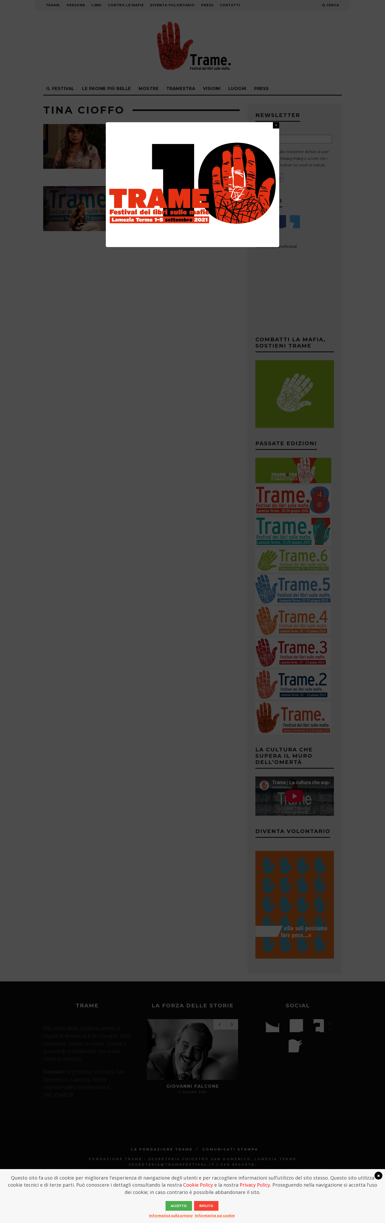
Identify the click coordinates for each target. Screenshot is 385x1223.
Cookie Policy (198, 1185)
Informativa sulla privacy (171, 1215)
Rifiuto (206, 1205)
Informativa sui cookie (215, 1215)
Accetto (179, 1205)
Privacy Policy (255, 1185)
